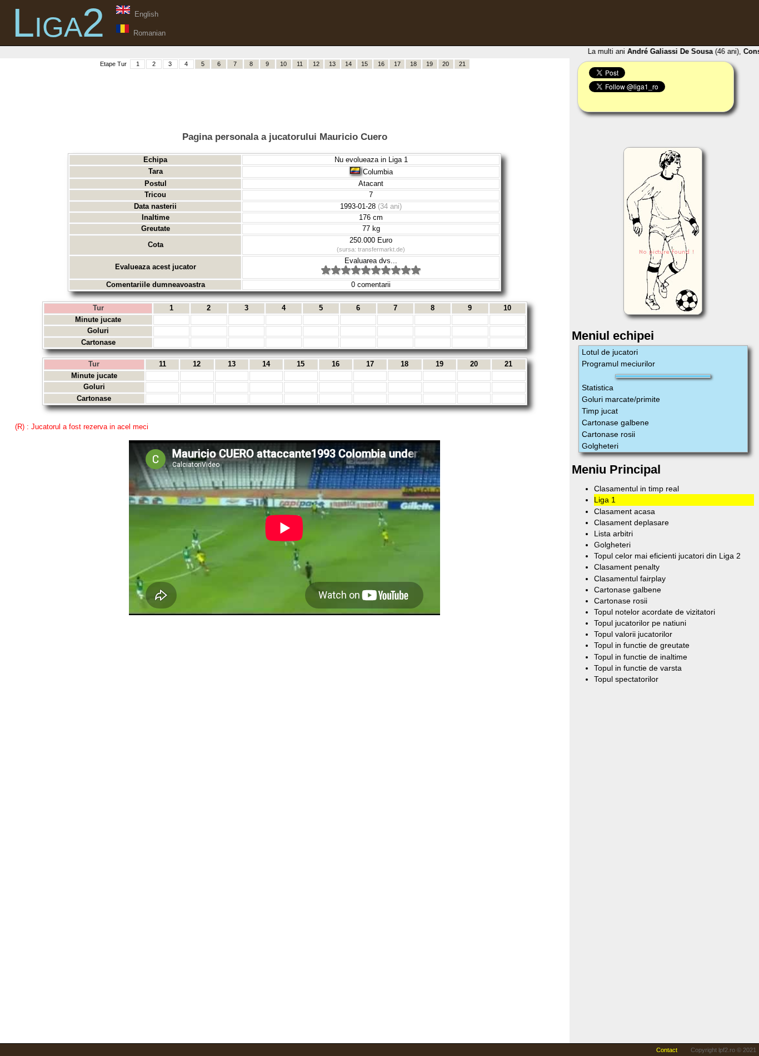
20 (445, 64)
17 (397, 64)
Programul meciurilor (618, 363)
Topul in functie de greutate (642, 645)
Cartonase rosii (608, 434)
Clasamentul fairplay (630, 578)
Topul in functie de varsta (638, 667)
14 (348, 64)
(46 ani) (677, 51)
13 (332, 64)
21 (462, 64)
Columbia (378, 172)
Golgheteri (600, 445)
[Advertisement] (284, 95)
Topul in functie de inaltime (640, 656)
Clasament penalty (627, 566)
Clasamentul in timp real (636, 488)
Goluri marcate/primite (621, 399)
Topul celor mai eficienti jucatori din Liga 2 (667, 555)
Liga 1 (605, 499)
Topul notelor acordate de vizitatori (654, 611)
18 (413, 64)
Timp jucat (600, 410)
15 (364, 64)
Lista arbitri (613, 533)
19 (429, 64)
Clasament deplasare (631, 522)
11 (300, 64)
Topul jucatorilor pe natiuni (640, 622)
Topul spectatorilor (626, 679)
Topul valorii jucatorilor (633, 634)
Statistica (598, 387)
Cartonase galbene (615, 422)
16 (381, 64)
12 (316, 64)
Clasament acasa (624, 511)
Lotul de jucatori (610, 352)
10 (283, 64)
